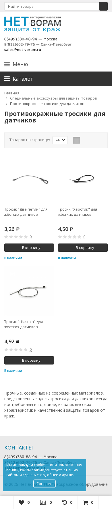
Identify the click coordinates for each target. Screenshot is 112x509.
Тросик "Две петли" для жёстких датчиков (25, 212)
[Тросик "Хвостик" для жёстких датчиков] (83, 178)
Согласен (44, 483)
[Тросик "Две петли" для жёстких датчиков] (29, 178)
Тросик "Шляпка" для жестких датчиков (23, 324)
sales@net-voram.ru (22, 49)
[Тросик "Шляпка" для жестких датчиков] (29, 291)
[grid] (76, 140)
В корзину (31, 247)
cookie (39, 464)
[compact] (94, 140)
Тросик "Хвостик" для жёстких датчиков (77, 212)
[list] (85, 140)
